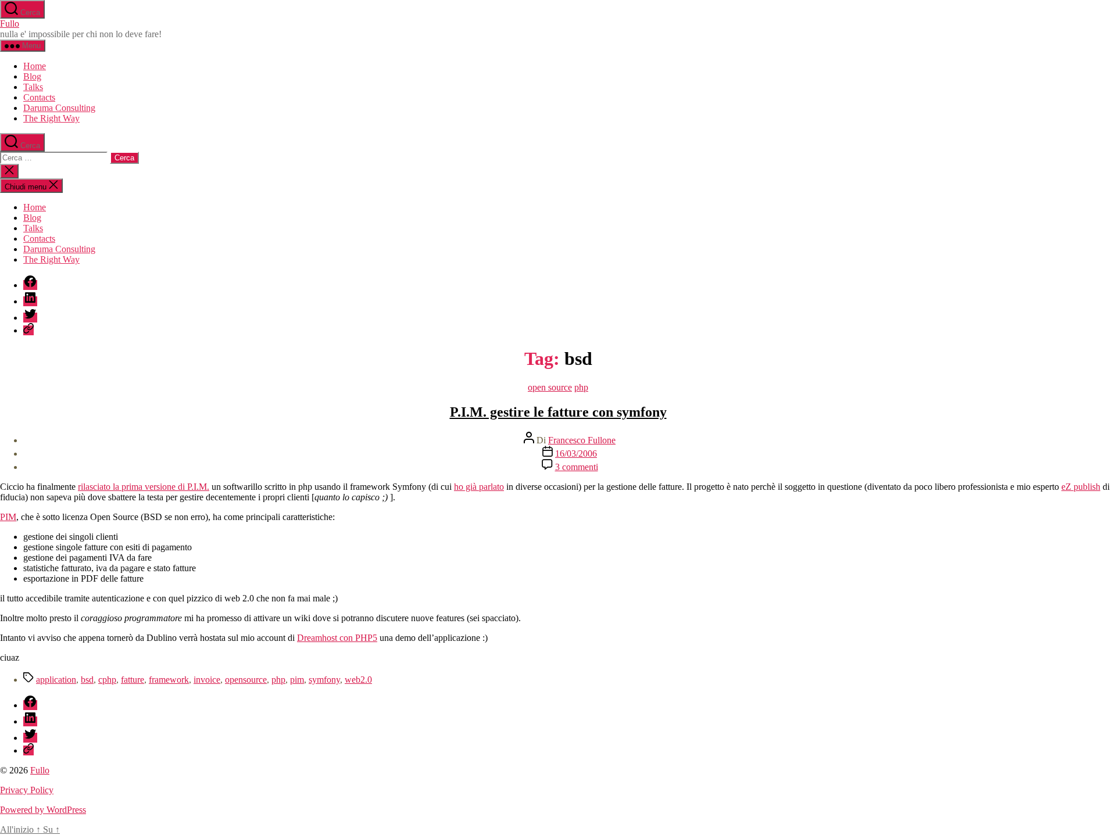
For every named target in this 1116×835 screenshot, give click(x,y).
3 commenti (576, 467)
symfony (324, 680)
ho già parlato (479, 487)
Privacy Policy (26, 790)
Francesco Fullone (582, 440)
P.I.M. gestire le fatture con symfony (558, 412)
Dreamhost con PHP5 (337, 638)
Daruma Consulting (59, 108)
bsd (87, 680)
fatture (132, 680)
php (581, 387)
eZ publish (1080, 487)
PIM (8, 517)
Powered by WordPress (43, 810)
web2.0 (358, 680)
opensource (246, 680)
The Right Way (51, 118)
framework (169, 680)
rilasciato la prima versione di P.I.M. (143, 487)
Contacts (39, 97)
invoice (207, 680)
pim (297, 680)
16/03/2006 (576, 453)
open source (550, 387)
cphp (107, 680)
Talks (33, 87)
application (56, 680)
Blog (32, 76)
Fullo (9, 23)
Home (34, 66)
